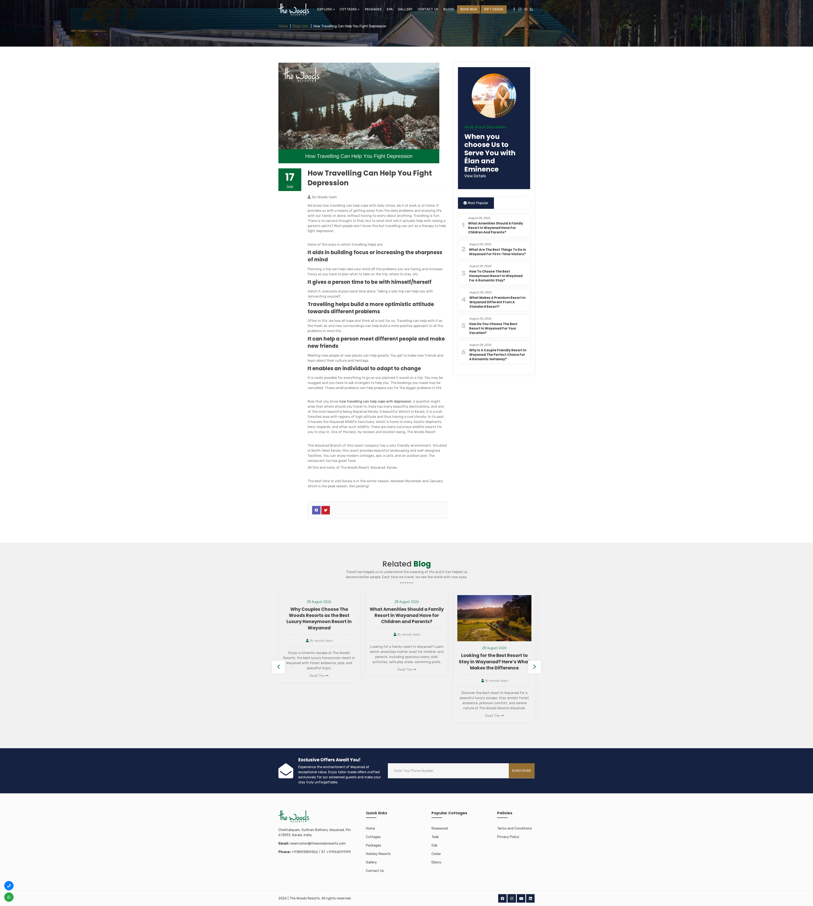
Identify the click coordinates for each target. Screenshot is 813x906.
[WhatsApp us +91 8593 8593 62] (9, 897)
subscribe (521, 771)
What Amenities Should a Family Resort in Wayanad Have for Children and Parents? (495, 227)
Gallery (405, 9)
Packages (373, 9)
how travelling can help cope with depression (375, 401)
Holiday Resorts (378, 854)
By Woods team (320, 634)
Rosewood (439, 828)
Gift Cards (493, 9)
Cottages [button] (349, 9)
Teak (435, 837)
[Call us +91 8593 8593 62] (9, 885)
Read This (317, 670)
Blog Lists (300, 26)
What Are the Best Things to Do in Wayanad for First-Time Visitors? (497, 251)
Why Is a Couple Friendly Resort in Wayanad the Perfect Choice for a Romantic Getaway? (497, 354)
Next (534, 667)
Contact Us (375, 871)
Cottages (373, 837)
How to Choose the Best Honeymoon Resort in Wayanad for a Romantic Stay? (496, 276)
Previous (278, 667)
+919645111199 (338, 852)
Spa (390, 9)
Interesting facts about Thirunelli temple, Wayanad (494, 657)
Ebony (436, 862)
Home (283, 26)
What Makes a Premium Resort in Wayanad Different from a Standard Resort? (497, 302)
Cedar (436, 854)
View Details (475, 176)
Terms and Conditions (514, 828)
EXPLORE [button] (325, 9)
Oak (434, 845)
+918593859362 (305, 852)
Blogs (448, 9)
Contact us (428, 9)
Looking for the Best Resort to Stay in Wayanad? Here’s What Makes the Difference (406, 661)
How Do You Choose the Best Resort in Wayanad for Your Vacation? (493, 328)
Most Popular (477, 203)
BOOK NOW (468, 9)
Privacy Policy (508, 837)
